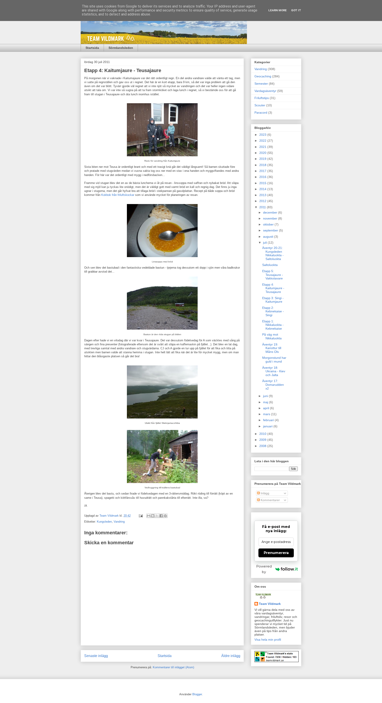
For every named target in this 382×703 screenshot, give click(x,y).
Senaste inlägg (96, 656)
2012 (263, 201)
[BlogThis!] (153, 516)
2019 (263, 158)
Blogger (197, 694)
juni (266, 396)
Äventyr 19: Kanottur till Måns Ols (271, 348)
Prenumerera (276, 553)
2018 (263, 165)
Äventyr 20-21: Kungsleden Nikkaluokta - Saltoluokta (273, 253)
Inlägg (264, 493)
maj (266, 402)
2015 (263, 183)
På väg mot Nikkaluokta (272, 336)
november (270, 218)
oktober (269, 224)
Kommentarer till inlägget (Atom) (173, 667)
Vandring (119, 521)
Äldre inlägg (230, 656)
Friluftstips (261, 98)
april (266, 408)
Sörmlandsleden (121, 48)
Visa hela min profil (267, 639)
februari (269, 420)
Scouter (259, 105)
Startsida (92, 48)
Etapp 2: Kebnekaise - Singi (273, 311)
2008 (263, 446)
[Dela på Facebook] (161, 516)
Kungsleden (104, 521)
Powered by (264, 569)
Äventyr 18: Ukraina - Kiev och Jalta (273, 371)
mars (267, 414)
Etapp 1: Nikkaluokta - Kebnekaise (273, 324)
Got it (296, 10)
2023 (263, 134)
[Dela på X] (157, 516)
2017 (263, 171)
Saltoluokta (270, 265)
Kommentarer (270, 500)
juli (265, 242)
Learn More (277, 10)
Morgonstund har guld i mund (274, 359)
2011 (263, 207)
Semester (261, 83)
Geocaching (262, 76)
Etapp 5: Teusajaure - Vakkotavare (272, 274)
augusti (268, 236)
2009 (263, 439)
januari (268, 426)
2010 (263, 434)
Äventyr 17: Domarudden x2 (273, 384)
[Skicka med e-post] (148, 516)
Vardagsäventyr (265, 91)
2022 (263, 140)
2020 (263, 153)
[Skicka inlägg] (140, 515)
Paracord (260, 112)
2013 (263, 195)
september (271, 230)
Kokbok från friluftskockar (117, 195)
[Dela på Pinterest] (165, 516)
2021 (263, 147)
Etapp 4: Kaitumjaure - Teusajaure (273, 288)
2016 (263, 177)
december (270, 212)
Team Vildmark (270, 604)
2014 (263, 189)
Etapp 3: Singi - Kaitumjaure (273, 300)
